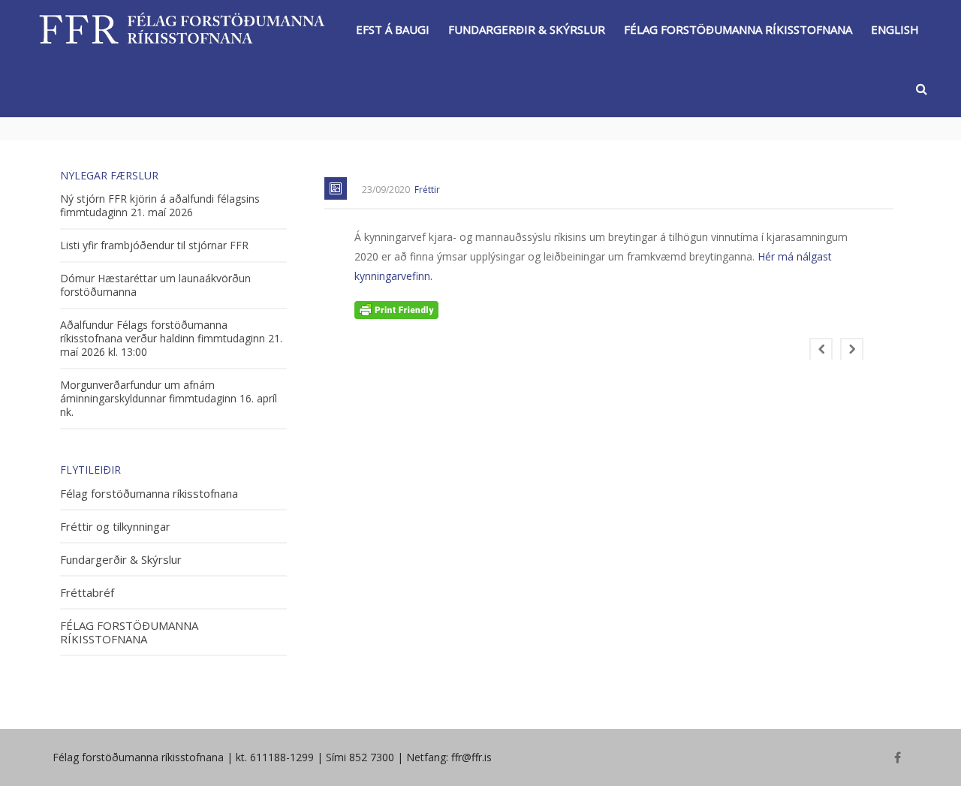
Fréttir (427, 189)
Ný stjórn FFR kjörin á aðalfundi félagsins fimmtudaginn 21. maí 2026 (160, 205)
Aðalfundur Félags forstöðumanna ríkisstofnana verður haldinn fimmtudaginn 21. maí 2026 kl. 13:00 (171, 338)
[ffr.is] (184, 29)
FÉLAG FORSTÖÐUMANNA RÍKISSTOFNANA (738, 29)
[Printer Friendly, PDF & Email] (396, 309)
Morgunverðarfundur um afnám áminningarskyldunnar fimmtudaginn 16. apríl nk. (168, 398)
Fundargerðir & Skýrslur (526, 29)
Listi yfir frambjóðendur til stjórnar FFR (154, 245)
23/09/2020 (386, 189)
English (895, 29)
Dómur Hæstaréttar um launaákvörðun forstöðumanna (155, 285)
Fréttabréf (87, 593)
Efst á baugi (392, 29)
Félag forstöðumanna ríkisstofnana (149, 493)
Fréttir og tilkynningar (115, 526)
